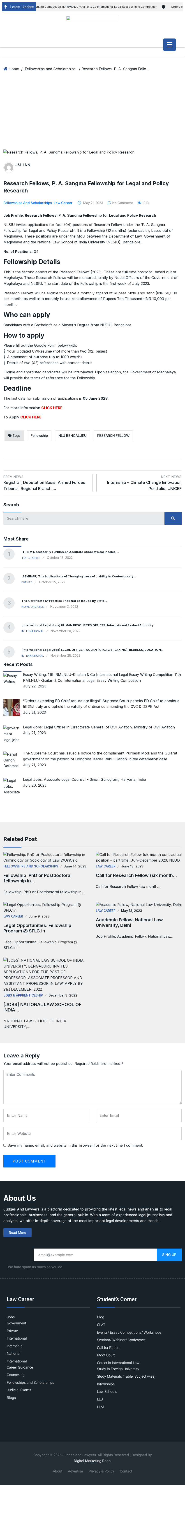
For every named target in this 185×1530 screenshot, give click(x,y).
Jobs (11, 1317)
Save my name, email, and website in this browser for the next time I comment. (75, 1145)
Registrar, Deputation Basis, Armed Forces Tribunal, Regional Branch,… (44, 483)
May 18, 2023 (131, 911)
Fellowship (39, 435)
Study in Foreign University (118, 1369)
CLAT (101, 1325)
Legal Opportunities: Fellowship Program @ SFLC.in (37, 928)
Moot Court (106, 1355)
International (32, 631)
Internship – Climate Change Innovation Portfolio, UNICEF (144, 483)
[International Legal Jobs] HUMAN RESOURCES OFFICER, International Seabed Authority (87, 625)
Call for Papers (108, 1347)
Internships (106, 1384)
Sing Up (169, 1254)
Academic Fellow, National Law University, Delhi (129, 922)
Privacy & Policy (101, 1471)
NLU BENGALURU (72, 435)
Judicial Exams (19, 1390)
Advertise (75, 1471)
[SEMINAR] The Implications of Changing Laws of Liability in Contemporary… (78, 576)
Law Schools (107, 1391)
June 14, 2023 (75, 866)
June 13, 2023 (132, 866)
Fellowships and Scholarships (50, 69)
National (13, 1353)
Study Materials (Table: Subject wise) (126, 1376)
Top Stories (30, 558)
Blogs (11, 1397)
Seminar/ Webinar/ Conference (121, 1340)
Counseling (16, 1375)
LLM (100, 1407)
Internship (15, 1346)
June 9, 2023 (39, 916)
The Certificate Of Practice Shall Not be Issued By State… (64, 601)
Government (16, 1323)
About (57, 1471)
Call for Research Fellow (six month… (136, 875)
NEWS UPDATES (32, 606)
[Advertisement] (92, 115)
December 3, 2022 (63, 995)
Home (14, 69)
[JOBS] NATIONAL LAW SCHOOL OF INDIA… (42, 1007)
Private (12, 1331)
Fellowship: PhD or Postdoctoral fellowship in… (37, 878)
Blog (100, 1317)
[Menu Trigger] (169, 44)
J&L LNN (22, 165)
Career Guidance (20, 1367)
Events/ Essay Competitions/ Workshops (129, 1332)
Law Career (63, 203)
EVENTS (26, 582)
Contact (126, 1471)
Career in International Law (118, 1363)
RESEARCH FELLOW (113, 435)
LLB (100, 1399)
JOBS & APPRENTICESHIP (23, 995)
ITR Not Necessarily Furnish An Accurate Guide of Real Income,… (70, 552)
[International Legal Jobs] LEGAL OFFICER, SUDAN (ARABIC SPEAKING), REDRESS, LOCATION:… (92, 649)
